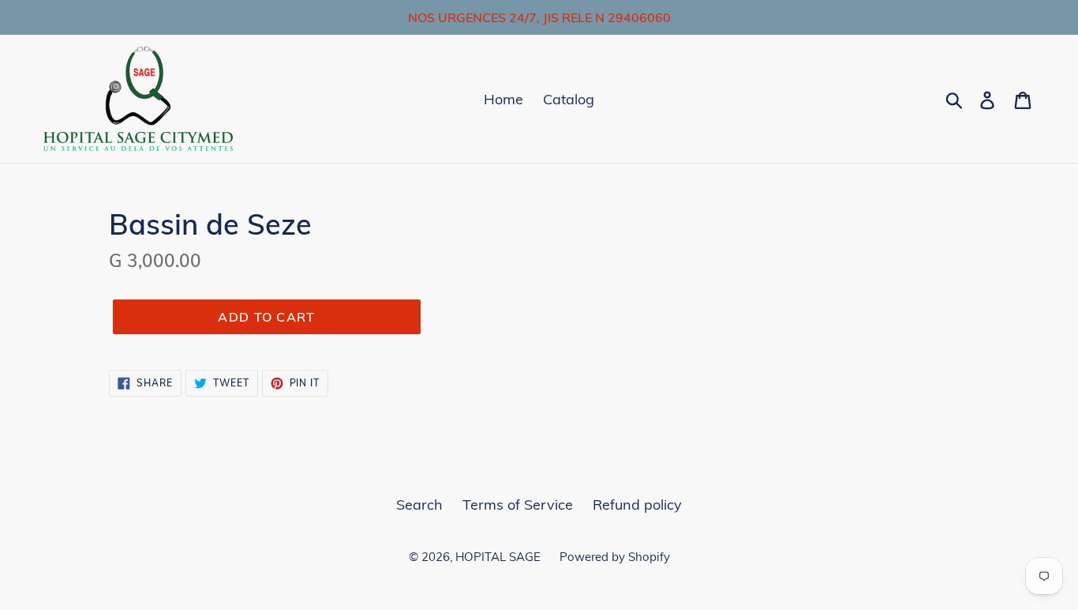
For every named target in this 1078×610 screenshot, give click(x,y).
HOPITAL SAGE (499, 556)
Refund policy (637, 504)
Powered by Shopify (615, 556)
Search (419, 504)
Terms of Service (517, 504)
